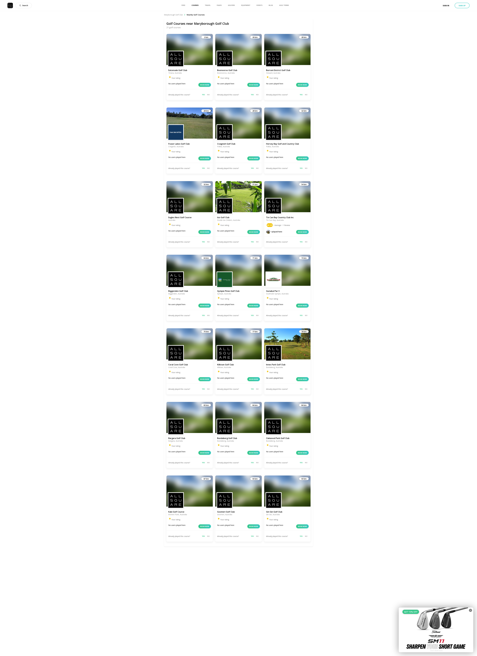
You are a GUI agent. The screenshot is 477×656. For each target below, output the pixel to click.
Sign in (446, 5)
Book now (204, 85)
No (208, 95)
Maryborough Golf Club (173, 15)
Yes (203, 95)
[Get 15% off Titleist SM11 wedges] (436, 630)
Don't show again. (436, 650)
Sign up (462, 5)
